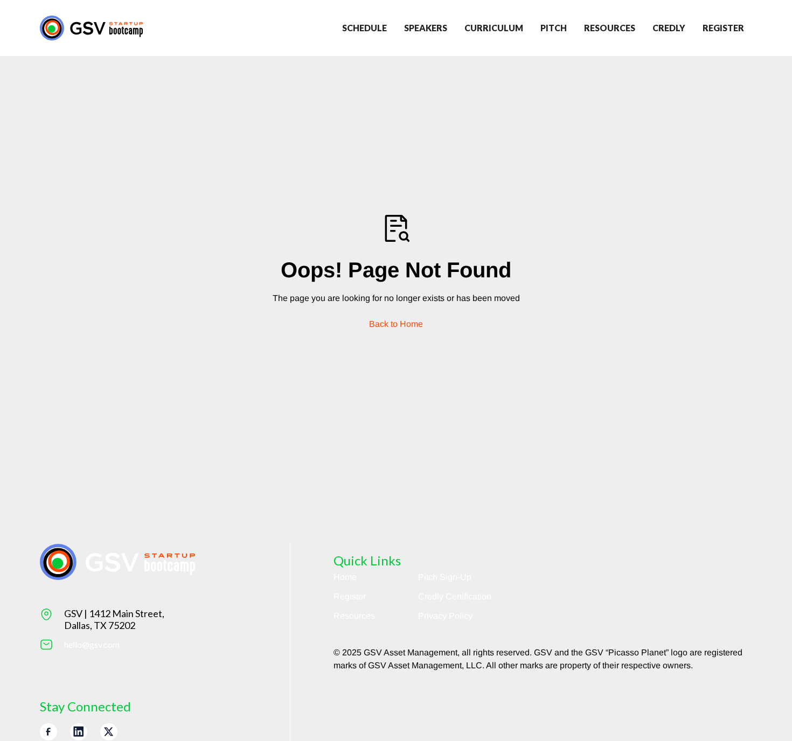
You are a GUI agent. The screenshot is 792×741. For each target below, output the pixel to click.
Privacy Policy (445, 615)
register (723, 28)
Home (345, 577)
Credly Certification (454, 596)
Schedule (364, 28)
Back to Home (396, 323)
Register (350, 596)
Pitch (553, 28)
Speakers (425, 28)
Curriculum (493, 28)
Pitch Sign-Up (444, 577)
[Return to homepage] (91, 28)
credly (668, 28)
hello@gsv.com (92, 644)
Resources (609, 28)
